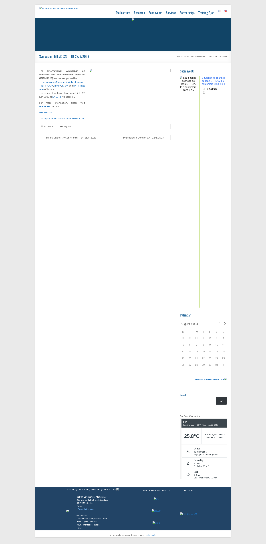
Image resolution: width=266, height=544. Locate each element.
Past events (155, 13)
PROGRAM (45, 112)
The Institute (123, 13)
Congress (66, 126)
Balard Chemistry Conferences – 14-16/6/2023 (69, 137)
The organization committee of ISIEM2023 (61, 118)
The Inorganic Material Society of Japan (62, 81)
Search (183, 395)
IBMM (57, 85)
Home (190, 57)
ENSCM (56, 96)
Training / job (206, 13)
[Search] (221, 401)
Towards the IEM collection (209, 379)
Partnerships (187, 13)
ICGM (50, 85)
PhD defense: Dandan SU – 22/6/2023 (145, 137)
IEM (43, 85)
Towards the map (85, 509)
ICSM (65, 85)
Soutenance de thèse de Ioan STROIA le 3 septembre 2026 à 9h (213, 81)
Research (139, 13)
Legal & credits (150, 535)
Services (171, 13)
